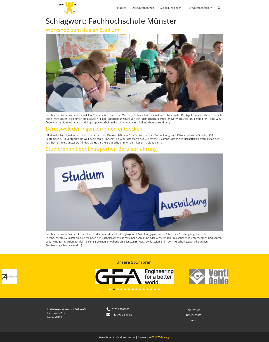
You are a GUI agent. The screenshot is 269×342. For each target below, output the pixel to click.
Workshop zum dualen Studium (82, 29)
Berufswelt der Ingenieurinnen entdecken (94, 128)
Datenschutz (193, 315)
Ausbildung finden (171, 7)
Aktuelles (121, 7)
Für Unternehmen (198, 7)
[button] (219, 8)
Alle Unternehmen (143, 7)
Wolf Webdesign (160, 337)
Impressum (193, 310)
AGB (193, 320)
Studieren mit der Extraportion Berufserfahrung (101, 148)
